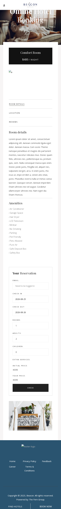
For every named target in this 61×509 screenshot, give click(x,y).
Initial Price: (20, 366)
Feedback (46, 461)
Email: (16, 280)
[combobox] (31, 325)
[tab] (30, 104)
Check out (19, 307)
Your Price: (19, 376)
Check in (17, 294)
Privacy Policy (29, 461)
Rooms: (17, 320)
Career (12, 466)
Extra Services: (22, 359)
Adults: (17, 333)
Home (12, 461)
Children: (18, 346)
